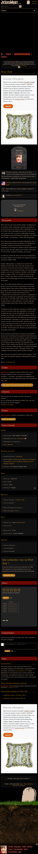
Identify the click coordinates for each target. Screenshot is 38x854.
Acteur (15, 459)
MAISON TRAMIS (29, 82)
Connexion (34, 3)
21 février (34, 182)
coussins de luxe (19, 99)
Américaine (21, 438)
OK (19, 67)
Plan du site (16, 785)
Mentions (30, 784)
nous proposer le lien (22, 670)
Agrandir (8, 106)
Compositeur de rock (10, 461)
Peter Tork (3, 57)
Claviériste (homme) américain (22, 54)
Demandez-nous (9, 575)
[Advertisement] (19, 32)
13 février (18, 182)
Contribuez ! (20, 211)
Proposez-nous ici (13, 687)
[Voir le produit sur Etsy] (19, 126)
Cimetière (8, 54)
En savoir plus (23, 65)
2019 (7, 184)
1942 (23, 182)
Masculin (10, 444)
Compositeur (31, 459)
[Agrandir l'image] (32, 113)
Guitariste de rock (28, 461)
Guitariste (19, 461)
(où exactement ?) (16, 195)
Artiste (19, 459)
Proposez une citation (7, 404)
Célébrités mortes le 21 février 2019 (14, 695)
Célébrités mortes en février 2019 (13, 698)
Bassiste (24, 459)
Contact (23, 785)
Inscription (34, 1)
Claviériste (19, 456)
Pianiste (11, 463)
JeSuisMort (9, 2)
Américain (9, 182)
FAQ (25, 784)
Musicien (6, 463)
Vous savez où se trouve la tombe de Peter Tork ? (17, 385)
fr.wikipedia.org (10, 362)
